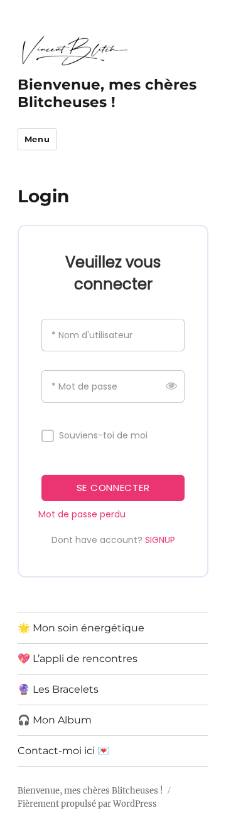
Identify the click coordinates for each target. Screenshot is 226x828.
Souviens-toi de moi (103, 436)
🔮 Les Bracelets (58, 689)
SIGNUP (160, 540)
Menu (37, 139)
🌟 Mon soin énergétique (81, 628)
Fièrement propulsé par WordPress (87, 804)
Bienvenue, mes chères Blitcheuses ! (107, 93)
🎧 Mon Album (55, 720)
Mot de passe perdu (82, 514)
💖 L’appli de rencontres (77, 659)
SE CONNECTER (113, 487)
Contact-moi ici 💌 (64, 751)
